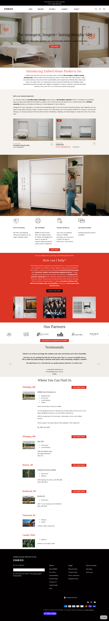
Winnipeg (89, 569)
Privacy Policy (72, 572)
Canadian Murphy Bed (21, 145)
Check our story (54, 291)
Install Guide (53, 585)
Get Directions (79, 387)
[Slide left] (10, 364)
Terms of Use (37, 573)
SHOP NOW (54, 249)
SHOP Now (54, 46)
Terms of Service (73, 575)
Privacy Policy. (17, 575)
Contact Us (53, 582)
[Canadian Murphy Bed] (33, 130)
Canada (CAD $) (71, 597)
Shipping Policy (73, 579)
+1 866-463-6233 (56, 3)
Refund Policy (72, 569)
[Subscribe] (43, 570)
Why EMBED (53, 569)
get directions (79, 437)
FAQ (50, 588)
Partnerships (53, 579)
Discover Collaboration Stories (54, 340)
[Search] (96, 9)
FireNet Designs (89, 610)
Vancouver (89, 572)
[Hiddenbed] (76, 129)
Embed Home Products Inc (58, 610)
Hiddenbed (60, 145)
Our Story (52, 572)
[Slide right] (98, 364)
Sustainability (53, 575)
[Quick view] (51, 121)
